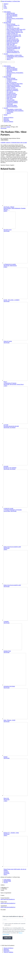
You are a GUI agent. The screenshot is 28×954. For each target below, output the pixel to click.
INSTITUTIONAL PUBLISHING (15, 18)
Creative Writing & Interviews (15, 32)
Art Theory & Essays (13, 28)
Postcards (9, 21)
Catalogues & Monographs (14, 30)
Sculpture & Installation (13, 48)
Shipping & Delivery (8, 117)
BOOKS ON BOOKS (12, 14)
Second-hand (10, 49)
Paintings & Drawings (13, 40)
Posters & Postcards (12, 43)
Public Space (11, 44)
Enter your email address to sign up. (13, 916)
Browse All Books (11, 24)
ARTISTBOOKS (11, 13)
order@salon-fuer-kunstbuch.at (8, 903)
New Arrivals (11, 37)
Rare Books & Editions (13, 47)
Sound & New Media (13, 51)
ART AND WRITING (12, 15)
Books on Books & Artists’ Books (16, 29)
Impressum (6, 118)
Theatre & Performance (13, 52)
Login (5, 6)
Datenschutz (6, 120)
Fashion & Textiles (12, 33)
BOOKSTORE (7, 22)
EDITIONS (9, 17)
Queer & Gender (12, 45)
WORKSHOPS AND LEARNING (15, 56)
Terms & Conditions (8, 121)
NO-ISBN (9, 20)
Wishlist (6, 3)
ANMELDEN (7, 937)
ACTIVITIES (10, 58)
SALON (6, 53)
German (8, 126)
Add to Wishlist (4, 139)
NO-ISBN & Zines (12, 39)
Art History (10, 26)
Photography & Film (13, 41)
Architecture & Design (13, 25)
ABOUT (9, 59)
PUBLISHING (7, 11)
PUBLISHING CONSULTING (14, 55)
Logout (5, 8)
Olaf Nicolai (3, 128)
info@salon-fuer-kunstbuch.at (8, 899)
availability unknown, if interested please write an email (14, 142)
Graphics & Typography (14, 34)
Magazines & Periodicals (14, 36)
